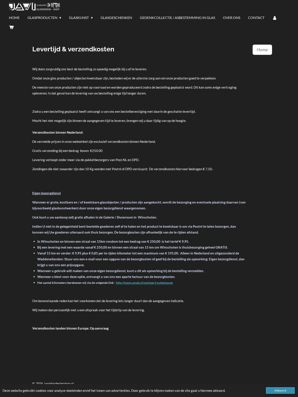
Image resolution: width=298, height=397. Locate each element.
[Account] (274, 17)
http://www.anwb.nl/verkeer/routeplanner (144, 282)
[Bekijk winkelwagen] (11, 27)
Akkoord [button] (280, 390)
